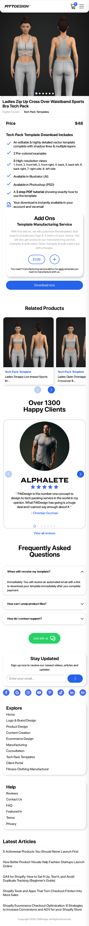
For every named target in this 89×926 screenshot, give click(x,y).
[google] (17, 692)
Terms (10, 818)
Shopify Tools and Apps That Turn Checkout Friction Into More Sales (42, 893)
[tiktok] (61, 692)
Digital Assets (10, 111)
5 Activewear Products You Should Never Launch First (40, 851)
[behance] (82, 692)
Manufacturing (16, 745)
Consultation (15, 751)
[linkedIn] (72, 692)
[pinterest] (50, 692)
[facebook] (6, 692)
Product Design (17, 727)
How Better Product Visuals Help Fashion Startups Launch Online (43, 864)
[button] (37, 389)
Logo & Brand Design (21, 720)
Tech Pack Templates (36, 111)
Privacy (11, 824)
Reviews (12, 793)
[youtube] (39, 692)
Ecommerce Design (20, 739)
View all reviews (44, 533)
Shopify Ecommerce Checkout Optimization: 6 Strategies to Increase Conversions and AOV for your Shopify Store (43, 907)
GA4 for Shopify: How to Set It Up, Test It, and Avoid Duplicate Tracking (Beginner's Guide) (38, 878)
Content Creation (18, 733)
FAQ (9, 805)
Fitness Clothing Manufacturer (27, 769)
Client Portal (14, 763)
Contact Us (14, 799)
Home (10, 714)
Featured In (14, 811)
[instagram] (28, 692)
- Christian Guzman (44, 513)
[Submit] (75, 678)
